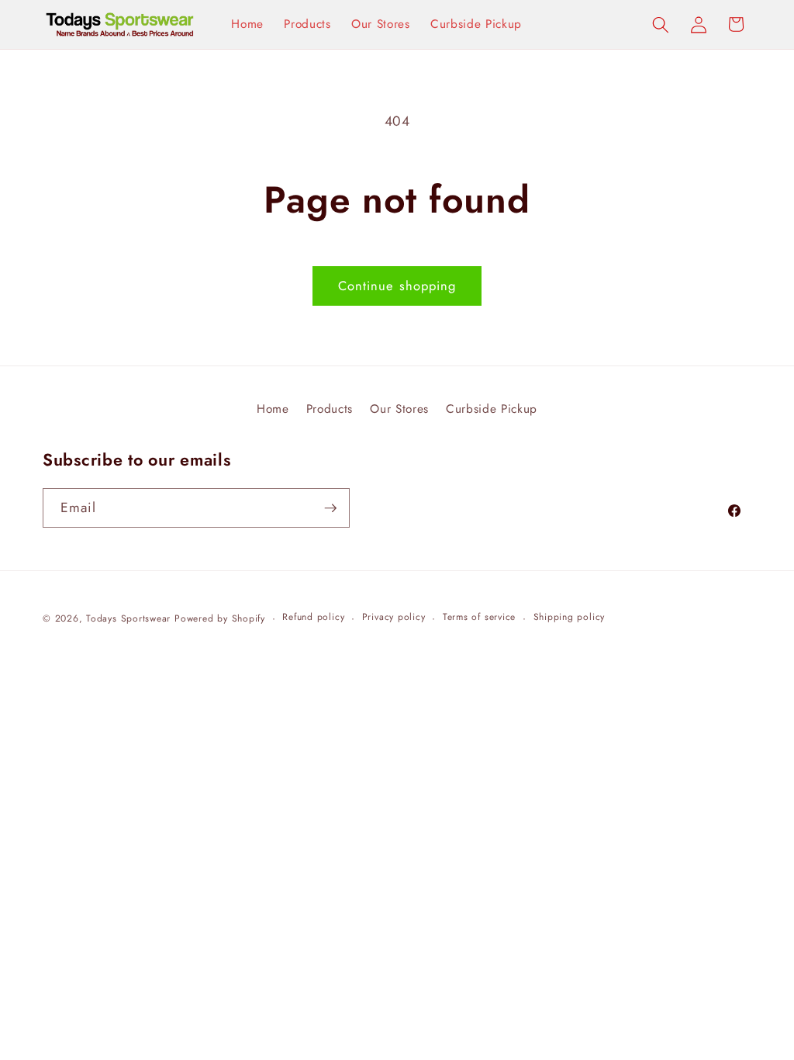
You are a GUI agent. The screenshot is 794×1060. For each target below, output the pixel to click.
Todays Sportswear (128, 618)
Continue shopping (397, 285)
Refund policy (313, 617)
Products (329, 408)
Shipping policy (569, 617)
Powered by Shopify (219, 618)
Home (273, 408)
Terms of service (479, 617)
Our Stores (399, 408)
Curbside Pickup (491, 408)
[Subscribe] (330, 508)
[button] (660, 24)
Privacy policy (394, 617)
